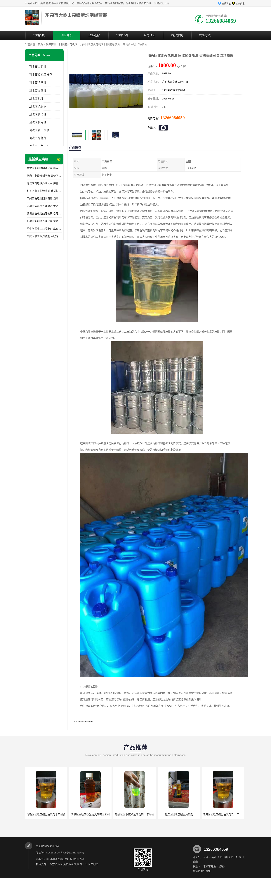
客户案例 (177, 35)
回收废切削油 (37, 82)
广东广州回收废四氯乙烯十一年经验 (223, 814)
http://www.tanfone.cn (84, 721)
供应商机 (66, 35)
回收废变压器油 (39, 130)
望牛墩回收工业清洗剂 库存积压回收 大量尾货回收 (44, 228)
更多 (59, 159)
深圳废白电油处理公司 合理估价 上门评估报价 (44, 213)
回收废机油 (36, 98)
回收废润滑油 (37, 114)
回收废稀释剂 (37, 138)
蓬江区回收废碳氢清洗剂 (134, 814)
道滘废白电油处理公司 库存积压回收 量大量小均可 (44, 183)
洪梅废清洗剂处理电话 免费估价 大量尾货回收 (44, 206)
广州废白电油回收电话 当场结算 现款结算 (44, 198)
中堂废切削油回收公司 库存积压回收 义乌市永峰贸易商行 (44, 168)
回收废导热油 (37, 90)
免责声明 (68, 864)
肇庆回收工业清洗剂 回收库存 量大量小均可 (44, 236)
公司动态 (149, 35)
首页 (40, 44)
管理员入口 (80, 864)
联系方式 (205, 35)
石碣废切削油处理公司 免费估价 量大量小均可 (44, 221)
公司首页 (39, 35)
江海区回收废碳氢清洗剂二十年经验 (179, 814)
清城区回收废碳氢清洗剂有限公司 (46, 814)
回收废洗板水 (37, 106)
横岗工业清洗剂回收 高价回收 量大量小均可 (44, 175)
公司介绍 (122, 35)
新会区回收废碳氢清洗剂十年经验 (90, 814)
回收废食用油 (37, 122)
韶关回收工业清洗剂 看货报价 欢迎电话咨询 (44, 191)
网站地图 (93, 864)
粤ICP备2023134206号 (72, 852)
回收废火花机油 (68, 44)
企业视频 (94, 35)
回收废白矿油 (37, 66)
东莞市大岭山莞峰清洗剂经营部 (53, 859)
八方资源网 (56, 864)
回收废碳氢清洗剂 (40, 74)
